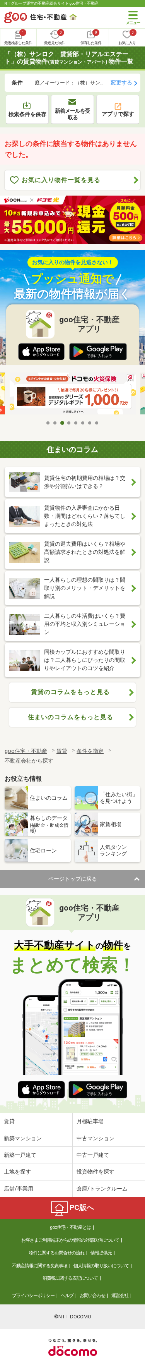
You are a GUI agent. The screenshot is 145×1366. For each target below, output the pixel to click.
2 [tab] (55, 423)
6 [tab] (83, 423)
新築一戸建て (20, 1155)
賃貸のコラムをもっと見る (70, 692)
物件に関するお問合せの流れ (56, 1253)
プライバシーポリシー (33, 1295)
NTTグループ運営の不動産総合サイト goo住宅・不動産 (51, 3)
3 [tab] (62, 423)
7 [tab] (90, 423)
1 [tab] (48, 423)
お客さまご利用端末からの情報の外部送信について (70, 1240)
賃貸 (9, 1121)
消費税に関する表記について (70, 1278)
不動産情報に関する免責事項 (39, 1265)
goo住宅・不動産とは (70, 1227)
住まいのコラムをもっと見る (70, 717)
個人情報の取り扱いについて (101, 1265)
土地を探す (17, 1171)
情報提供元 (101, 1253)
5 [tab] (76, 423)
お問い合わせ (92, 1295)
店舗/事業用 (18, 1189)
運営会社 (119, 1295)
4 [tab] (69, 423)
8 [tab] (97, 423)
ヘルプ (67, 1295)
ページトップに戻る (72, 879)
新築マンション (23, 1138)
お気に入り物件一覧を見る (61, 180)
